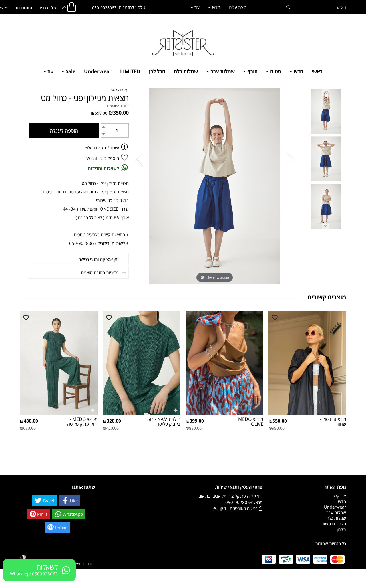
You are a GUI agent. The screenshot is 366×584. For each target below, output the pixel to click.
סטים (275, 71)
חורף (252, 71)
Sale (70, 71)
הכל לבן (157, 71)
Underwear (98, 71)
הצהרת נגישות (333, 524)
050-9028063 (104, 7)
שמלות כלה (186, 71)
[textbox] (118, 7)
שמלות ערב (222, 71)
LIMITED (130, 71)
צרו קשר (339, 496)
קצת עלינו (237, 7)
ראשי (317, 71)
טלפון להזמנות (132, 7)
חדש (298, 71)
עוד (50, 71)
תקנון (341, 529)
